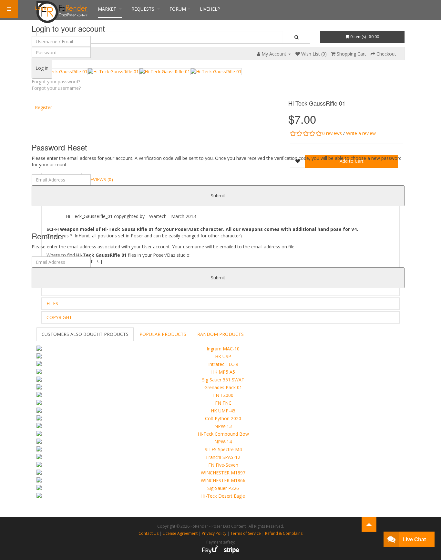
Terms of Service (246, 533)
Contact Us (148, 533)
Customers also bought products (85, 334)
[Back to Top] (369, 524)
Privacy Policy (214, 533)
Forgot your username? (56, 88)
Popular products (162, 334)
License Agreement (180, 533)
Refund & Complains (284, 533)
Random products (220, 334)
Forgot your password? (56, 81)
